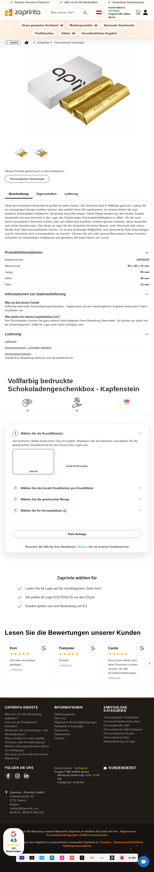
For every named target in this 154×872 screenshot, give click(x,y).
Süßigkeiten (43, 42)
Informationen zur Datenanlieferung (35, 294)
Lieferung (71, 194)
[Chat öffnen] (143, 861)
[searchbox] (65, 12)
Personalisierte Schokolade (69, 42)
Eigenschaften (46, 194)
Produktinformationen (24, 252)
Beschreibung (18, 194)
